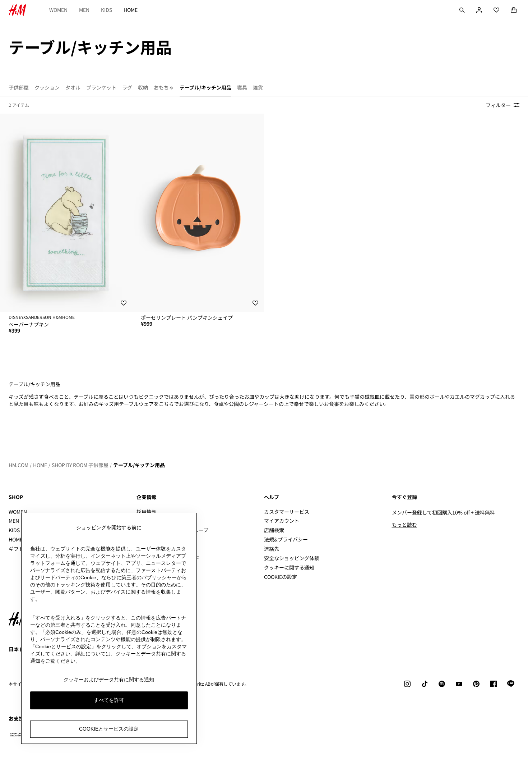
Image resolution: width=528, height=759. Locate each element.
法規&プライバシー (286, 539)
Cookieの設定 (280, 577)
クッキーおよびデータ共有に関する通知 (109, 679)
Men (84, 9)
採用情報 (146, 511)
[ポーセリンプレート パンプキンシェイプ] (198, 213)
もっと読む (404, 524)
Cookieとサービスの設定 (109, 729)
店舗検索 (274, 530)
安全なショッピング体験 (291, 558)
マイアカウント (281, 520)
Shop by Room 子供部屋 (80, 464)
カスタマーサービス (286, 511)
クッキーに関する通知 (289, 567)
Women (58, 9)
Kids (106, 9)
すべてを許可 (109, 700)
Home (131, 9)
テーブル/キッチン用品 (139, 464)
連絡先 (271, 548)
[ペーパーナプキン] (66, 213)
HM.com (18, 464)
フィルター (498, 105)
